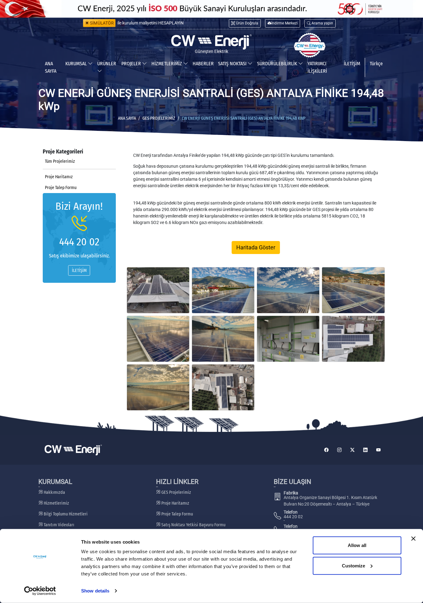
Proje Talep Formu (60, 187)
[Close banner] (413, 538)
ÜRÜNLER (106, 64)
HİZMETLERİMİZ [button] (167, 64)
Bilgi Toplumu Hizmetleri (65, 514)
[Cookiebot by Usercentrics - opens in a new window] (40, 591)
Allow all (357, 545)
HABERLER (203, 64)
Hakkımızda (54, 492)
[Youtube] (378, 450)
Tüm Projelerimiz (60, 161)
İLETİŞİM (352, 64)
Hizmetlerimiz (56, 503)
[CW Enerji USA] (309, 45)
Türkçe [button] (376, 64)
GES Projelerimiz (158, 118)
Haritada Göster (255, 247)
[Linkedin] (365, 450)
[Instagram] (339, 450)
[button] (320, 23)
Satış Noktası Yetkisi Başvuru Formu (192, 525)
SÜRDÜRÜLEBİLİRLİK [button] (277, 64)
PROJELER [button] (131, 64)
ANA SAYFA (50, 67)
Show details (95, 590)
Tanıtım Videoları (58, 525)
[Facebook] (326, 450)
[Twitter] (352, 450)
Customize (353, 565)
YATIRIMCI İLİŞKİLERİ (317, 67)
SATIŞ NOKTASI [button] (233, 64)
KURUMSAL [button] (76, 64)
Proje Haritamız (59, 176)
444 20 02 (79, 241)
